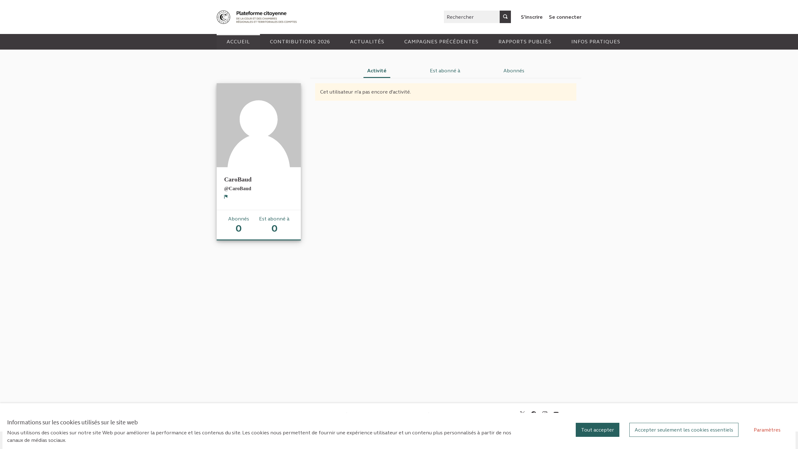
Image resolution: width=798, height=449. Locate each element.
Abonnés (513, 71)
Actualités (367, 42)
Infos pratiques (595, 42)
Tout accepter (597, 430)
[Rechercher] (505, 17)
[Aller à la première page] (257, 17)
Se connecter (565, 17)
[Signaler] (226, 197)
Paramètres (767, 430)
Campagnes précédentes (441, 42)
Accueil (238, 42)
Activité (377, 71)
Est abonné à (445, 71)
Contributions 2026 (300, 42)
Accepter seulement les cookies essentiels (684, 430)
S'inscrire (532, 17)
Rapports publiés (524, 42)
